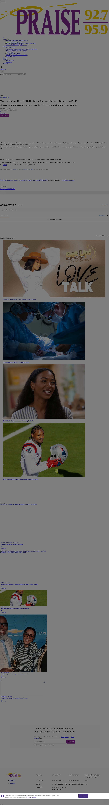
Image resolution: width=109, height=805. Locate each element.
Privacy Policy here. (31, 797)
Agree (83, 795)
